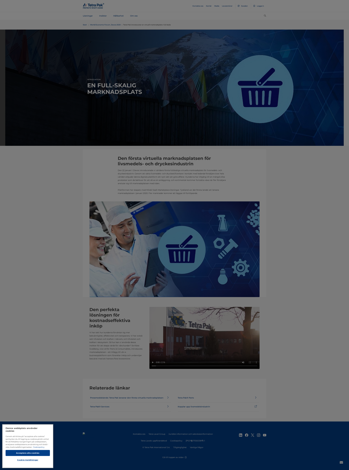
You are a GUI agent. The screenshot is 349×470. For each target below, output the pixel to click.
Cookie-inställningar (27, 460)
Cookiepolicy (38, 447)
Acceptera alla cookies (27, 453)
